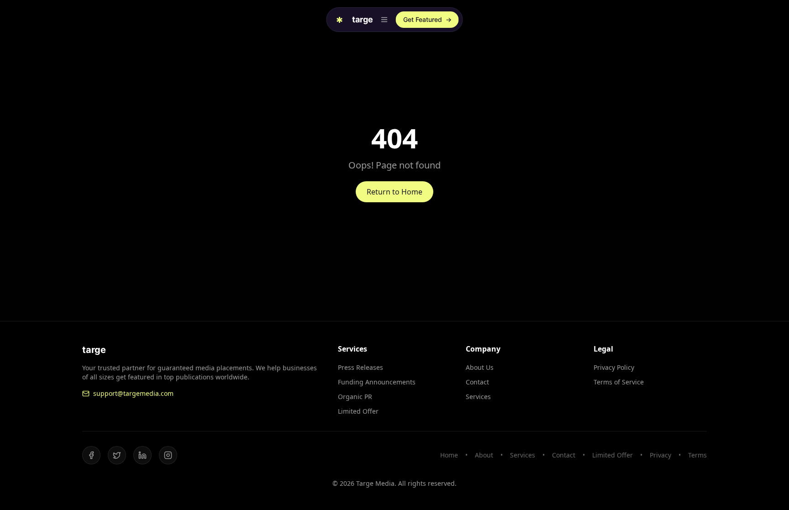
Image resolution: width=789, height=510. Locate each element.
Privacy (660, 455)
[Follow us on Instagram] (168, 455)
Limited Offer (358, 411)
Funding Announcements (377, 382)
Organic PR (355, 396)
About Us (480, 367)
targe (362, 19)
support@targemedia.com (133, 393)
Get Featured (427, 19)
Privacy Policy (614, 367)
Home (449, 455)
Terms (697, 455)
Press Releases (360, 367)
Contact (477, 382)
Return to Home (394, 192)
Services (478, 396)
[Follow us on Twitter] (117, 455)
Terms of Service (619, 382)
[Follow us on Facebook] (91, 455)
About (484, 455)
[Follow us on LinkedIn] (142, 455)
